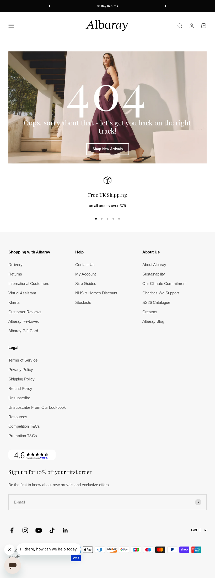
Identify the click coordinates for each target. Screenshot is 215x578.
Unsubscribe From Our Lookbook (37, 407)
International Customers (28, 283)
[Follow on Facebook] (11, 530)
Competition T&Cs (24, 426)
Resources (17, 417)
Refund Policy (20, 388)
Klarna (13, 302)
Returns (15, 274)
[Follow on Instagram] (25, 530)
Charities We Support (160, 293)
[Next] (165, 6)
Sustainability (153, 274)
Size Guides (85, 283)
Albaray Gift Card (23, 330)
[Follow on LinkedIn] (65, 530)
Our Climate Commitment (164, 283)
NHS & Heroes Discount (96, 293)
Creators (149, 312)
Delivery (15, 264)
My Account (85, 274)
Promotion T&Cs (22, 435)
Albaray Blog (153, 321)
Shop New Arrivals (108, 149)
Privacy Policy (20, 369)
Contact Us (85, 264)
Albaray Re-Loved (23, 321)
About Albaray (154, 264)
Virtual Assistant (22, 293)
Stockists (83, 302)
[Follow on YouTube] (38, 530)
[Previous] (49, 6)
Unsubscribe (19, 398)
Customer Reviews (24, 312)
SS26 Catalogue (156, 302)
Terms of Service (22, 360)
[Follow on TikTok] (52, 530)
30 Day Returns (107, 6)
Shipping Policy (21, 379)
